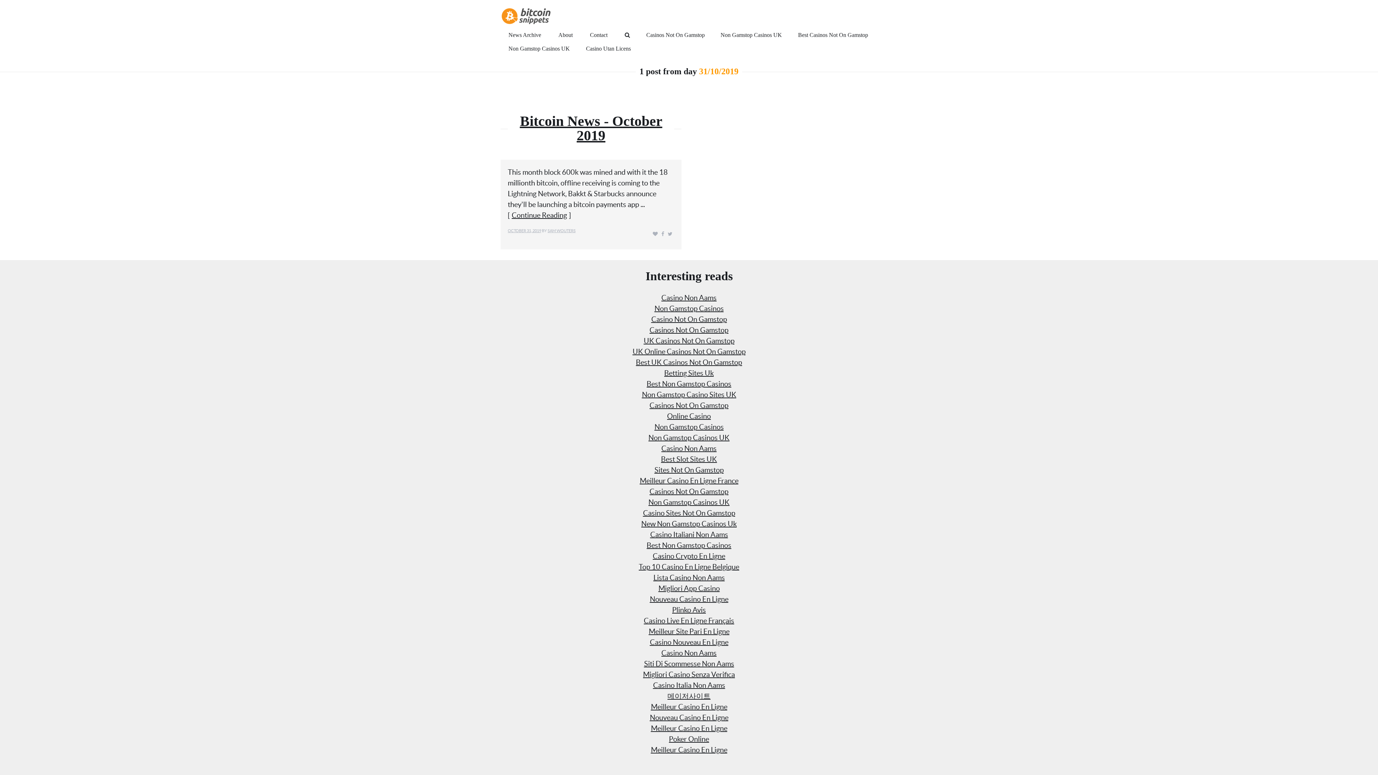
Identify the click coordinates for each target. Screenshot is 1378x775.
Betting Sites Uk (689, 373)
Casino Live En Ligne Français (689, 621)
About (565, 35)
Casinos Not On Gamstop (675, 35)
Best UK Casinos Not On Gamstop (689, 362)
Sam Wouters (562, 231)
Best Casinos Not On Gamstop (833, 35)
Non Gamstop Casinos (689, 309)
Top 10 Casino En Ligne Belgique (689, 567)
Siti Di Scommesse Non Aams (689, 664)
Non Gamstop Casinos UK (751, 35)
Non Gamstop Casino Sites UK (689, 395)
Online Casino (689, 416)
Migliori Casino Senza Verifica (689, 674)
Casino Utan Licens (608, 49)
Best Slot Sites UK (689, 459)
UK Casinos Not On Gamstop (689, 341)
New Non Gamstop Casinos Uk (689, 524)
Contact (599, 35)
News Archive (524, 35)
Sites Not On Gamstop (689, 470)
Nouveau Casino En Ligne (689, 599)
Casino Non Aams (689, 298)
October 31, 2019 (524, 231)
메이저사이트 (689, 696)
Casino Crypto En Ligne (689, 556)
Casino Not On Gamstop (689, 319)
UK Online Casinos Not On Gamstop (689, 352)
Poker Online (689, 739)
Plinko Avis (689, 610)
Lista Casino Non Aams (689, 578)
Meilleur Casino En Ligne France (689, 481)
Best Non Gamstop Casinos (689, 384)
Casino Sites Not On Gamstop (689, 513)
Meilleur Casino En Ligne (689, 707)
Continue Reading (539, 215)
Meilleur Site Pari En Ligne (689, 631)
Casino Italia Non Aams (689, 685)
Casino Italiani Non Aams (689, 535)
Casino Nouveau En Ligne (689, 642)
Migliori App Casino (689, 588)
